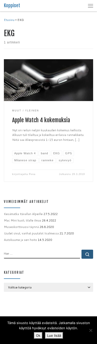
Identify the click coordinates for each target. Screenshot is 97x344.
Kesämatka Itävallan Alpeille (23, 214)
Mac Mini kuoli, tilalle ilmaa (22, 220)
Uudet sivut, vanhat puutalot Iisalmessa (31, 233)
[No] (90, 330)
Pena (32, 174)
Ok (38, 335)
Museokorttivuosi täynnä (21, 227)
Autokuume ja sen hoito (20, 240)
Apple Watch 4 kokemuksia (41, 120)
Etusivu (9, 20)
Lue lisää (54, 335)
